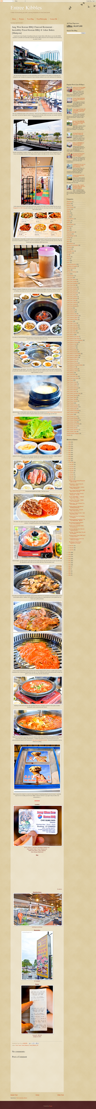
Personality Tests (70, 251)
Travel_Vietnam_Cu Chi (72, 416)
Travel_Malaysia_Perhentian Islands (74, 365)
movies (68, 239)
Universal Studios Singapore (73, 433)
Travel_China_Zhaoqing (72, 306)
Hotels (68, 230)
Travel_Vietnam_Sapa (71, 431)
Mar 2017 (71, 545)
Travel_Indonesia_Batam (72, 317)
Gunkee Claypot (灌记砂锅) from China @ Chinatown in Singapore (79, 99)
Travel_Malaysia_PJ (71, 366)
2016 (69, 552)
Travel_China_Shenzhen (72, 298)
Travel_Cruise (70, 308)
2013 (69, 558)
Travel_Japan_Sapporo (72, 332)
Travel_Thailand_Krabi (71, 408)
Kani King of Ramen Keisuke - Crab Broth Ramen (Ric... (77, 513)
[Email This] (32, 1043)
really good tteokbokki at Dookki (39, 740)
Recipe (68, 258)
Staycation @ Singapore (72, 266)
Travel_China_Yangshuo (72, 302)
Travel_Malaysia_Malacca (72, 357)
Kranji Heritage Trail (71, 235)
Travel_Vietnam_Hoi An (72, 425)
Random (68, 256)
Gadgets (68, 220)
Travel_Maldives (70, 372)
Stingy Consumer (70, 268)
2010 (69, 564)
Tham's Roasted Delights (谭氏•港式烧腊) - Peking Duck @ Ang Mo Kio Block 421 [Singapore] (79, 111)
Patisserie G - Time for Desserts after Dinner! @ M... (76, 484)
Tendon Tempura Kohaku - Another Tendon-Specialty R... (76, 488)
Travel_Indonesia (70, 311)
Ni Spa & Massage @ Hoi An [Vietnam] (78, 176)
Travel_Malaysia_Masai (72, 359)
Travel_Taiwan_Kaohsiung (72, 387)
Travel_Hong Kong (71, 309)
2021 (69, 452)
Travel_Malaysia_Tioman (72, 370)
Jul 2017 (71, 472)
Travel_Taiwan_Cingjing (72, 384)
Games (68, 222)
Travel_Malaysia (25, 1045)
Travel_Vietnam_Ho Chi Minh (73, 423)
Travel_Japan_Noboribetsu (72, 328)
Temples (68, 270)
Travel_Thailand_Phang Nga (73, 410)
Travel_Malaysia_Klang (72, 349)
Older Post (60, 1095)
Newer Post (13, 1095)
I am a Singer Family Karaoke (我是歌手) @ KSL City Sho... (77, 491)
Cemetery (69, 209)
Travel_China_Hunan (71, 294)
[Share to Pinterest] (38, 1043)
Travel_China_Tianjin (71, 300)
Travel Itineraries (70, 275)
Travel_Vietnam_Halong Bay (73, 420)
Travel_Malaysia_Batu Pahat (73, 338)
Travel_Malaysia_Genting (72, 342)
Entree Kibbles (26, 7)
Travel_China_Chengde (72, 281)
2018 (69, 458)
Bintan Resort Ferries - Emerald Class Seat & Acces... (76, 510)
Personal (69, 249)
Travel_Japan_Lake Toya (72, 327)
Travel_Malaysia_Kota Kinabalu (73, 353)
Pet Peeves (69, 252)
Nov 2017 (71, 464)
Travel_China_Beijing (71, 279)
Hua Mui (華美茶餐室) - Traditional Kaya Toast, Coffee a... (76, 497)
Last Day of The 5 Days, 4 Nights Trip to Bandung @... (76, 500)
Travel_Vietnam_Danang (72, 418)
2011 (69, 562)
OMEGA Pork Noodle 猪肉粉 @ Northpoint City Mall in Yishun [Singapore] (79, 88)
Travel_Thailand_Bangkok (72, 406)
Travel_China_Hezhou (71, 291)
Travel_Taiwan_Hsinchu (72, 386)
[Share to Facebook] (36, 1043)
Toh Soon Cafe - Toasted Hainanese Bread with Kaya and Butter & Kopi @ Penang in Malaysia (79, 186)
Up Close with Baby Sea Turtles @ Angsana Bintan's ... (76, 529)
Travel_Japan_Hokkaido (72, 325)
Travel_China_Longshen (72, 296)
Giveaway (69, 226)
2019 (69, 456)
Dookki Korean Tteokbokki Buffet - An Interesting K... (76, 526)
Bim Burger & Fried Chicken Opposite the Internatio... (75, 542)
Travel (19, 1045)
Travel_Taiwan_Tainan (71, 397)
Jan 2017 (71, 549)
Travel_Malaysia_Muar (72, 361)
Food (17, 1045)
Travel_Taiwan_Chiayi (71, 382)
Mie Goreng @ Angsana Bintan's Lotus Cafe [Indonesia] (76, 523)
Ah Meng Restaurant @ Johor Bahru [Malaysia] (78, 134)
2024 (69, 446)
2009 (69, 566)
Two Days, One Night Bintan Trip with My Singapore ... (77, 533)
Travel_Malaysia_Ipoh (71, 344)
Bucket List (69, 205)
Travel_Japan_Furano (71, 323)
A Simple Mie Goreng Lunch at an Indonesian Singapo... (76, 539)
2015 (69, 554)
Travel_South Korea (71, 374)
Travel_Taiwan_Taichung (72, 395)
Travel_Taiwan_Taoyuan (72, 401)
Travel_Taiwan (70, 380)
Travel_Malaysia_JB (33, 1045)
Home (14, 19)
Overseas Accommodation (72, 245)
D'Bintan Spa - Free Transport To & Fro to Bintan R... (76, 504)
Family (68, 213)
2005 (69, 575)
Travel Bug (30, 19)
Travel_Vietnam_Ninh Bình (72, 429)
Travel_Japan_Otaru (71, 330)
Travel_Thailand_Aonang (72, 404)
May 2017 (71, 476)
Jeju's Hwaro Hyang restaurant (54, 412)
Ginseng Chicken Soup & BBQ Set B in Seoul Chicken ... (77, 536)
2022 (69, 450)
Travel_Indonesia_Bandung (73, 315)
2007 (69, 571)
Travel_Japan (70, 321)
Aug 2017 (71, 470)
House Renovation (71, 232)
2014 (69, 556)
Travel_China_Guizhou (72, 287)
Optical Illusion (70, 243)
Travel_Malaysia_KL (71, 348)
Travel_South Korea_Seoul (72, 378)
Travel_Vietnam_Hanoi (72, 422)
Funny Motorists (70, 218)
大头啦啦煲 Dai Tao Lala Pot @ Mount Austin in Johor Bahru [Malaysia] (79, 165)
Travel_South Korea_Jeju (72, 376)
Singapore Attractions (71, 264)
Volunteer (69, 435)
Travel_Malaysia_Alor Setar (73, 336)
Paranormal (69, 247)
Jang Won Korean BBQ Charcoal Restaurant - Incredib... (76, 494)
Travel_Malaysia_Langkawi (72, 355)
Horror (68, 228)
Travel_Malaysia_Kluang (72, 351)
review (68, 260)
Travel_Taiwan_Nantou (72, 391)
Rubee (68, 262)
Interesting (69, 234)
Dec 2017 (71, 462)
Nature (68, 241)
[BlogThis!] (33, 1043)
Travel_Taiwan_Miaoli (71, 389)
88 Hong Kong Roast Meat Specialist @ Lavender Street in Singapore (78, 155)
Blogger (50, 1106)
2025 (69, 444)
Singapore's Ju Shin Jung (19, 208)
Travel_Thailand (70, 403)
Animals (68, 203)
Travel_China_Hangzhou (72, 289)
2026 (69, 442)
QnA (68, 254)
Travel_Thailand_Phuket (72, 412)
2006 (69, 573)
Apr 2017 (71, 479)
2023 (69, 448)
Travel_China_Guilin (71, 285)
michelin (68, 237)
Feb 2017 (71, 547)
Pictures (21, 19)
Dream (68, 211)
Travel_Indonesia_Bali (71, 313)
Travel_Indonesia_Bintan (72, 319)
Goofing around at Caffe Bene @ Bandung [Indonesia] (76, 507)
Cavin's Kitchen (70, 207)
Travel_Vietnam (70, 414)
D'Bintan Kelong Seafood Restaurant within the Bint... (77, 481)
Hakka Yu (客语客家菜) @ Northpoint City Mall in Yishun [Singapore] (78, 144)
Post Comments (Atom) (22, 1098)
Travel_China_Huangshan (72, 292)
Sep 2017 (71, 468)
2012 (69, 560)
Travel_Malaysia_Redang (72, 368)
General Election (70, 224)
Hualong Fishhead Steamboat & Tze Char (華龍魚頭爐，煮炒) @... (77, 520)
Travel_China (69, 277)
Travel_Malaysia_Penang (72, 363)
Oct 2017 (71, 466)
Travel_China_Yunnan (71, 304)
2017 (69, 460)
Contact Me (53, 19)
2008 (69, 569)
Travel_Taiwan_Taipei (71, 399)
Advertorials (69, 201)
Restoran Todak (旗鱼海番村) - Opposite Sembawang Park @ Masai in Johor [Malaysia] (79, 123)
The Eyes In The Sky (71, 271)
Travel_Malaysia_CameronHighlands (75, 340)
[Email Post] (29, 1043)
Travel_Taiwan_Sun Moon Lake (73, 393)
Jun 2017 (71, 474)
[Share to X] (35, 1043)
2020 (69, 454)
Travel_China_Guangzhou (72, 283)
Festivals (69, 214)
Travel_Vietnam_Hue (71, 427)
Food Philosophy (42, 19)
